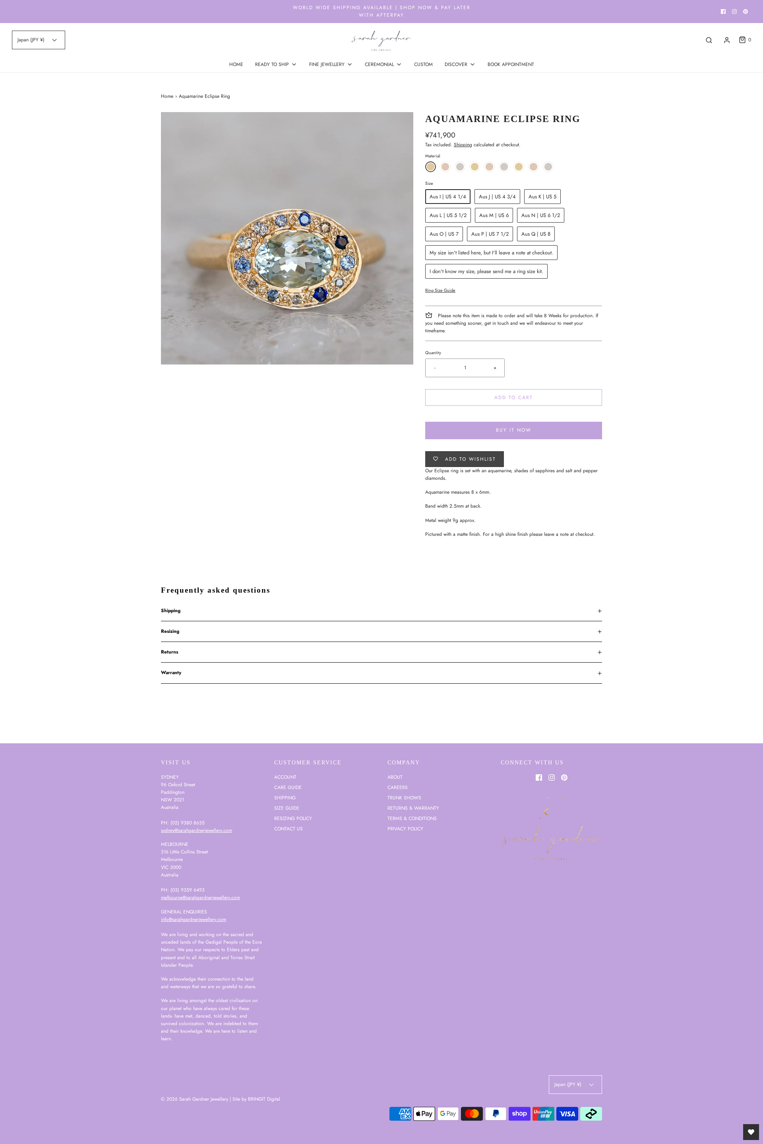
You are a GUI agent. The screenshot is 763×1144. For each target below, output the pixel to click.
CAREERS (397, 787)
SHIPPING (285, 797)
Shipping (463, 144)
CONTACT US (288, 828)
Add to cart (513, 397)
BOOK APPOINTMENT (511, 64)
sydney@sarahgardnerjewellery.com (196, 830)
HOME (236, 64)
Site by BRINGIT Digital (256, 1099)
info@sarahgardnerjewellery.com (193, 919)
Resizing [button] (170, 631)
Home (167, 96)
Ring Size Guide (440, 290)
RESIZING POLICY (293, 818)
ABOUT (395, 777)
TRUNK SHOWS (404, 797)
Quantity (433, 352)
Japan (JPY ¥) (31, 39)
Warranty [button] (171, 672)
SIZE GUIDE (286, 808)
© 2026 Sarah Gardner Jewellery (194, 1099)
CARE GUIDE (288, 787)
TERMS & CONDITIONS (412, 818)
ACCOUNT (285, 777)
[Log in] (727, 40)
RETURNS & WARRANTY (413, 808)
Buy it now (513, 430)
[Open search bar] (709, 40)
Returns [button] (169, 651)
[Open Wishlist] (751, 1132)
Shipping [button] (170, 610)
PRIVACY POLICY (405, 828)
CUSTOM (423, 64)
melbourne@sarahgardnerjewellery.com (200, 897)
